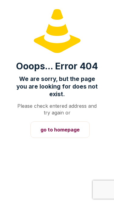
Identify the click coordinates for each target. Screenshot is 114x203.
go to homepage (60, 130)
